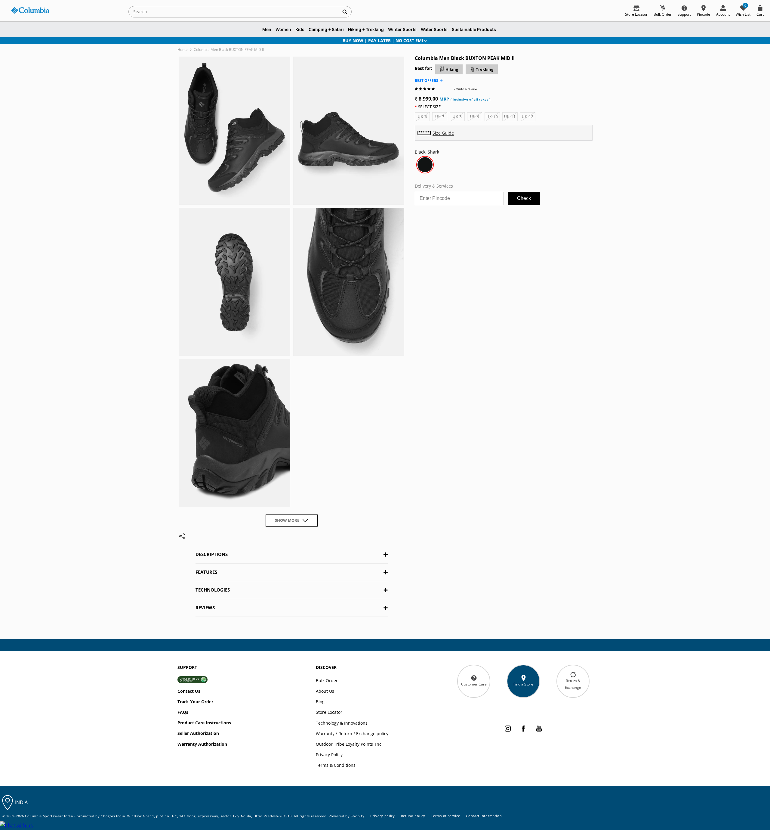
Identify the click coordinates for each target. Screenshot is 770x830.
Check (524, 198)
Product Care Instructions (204, 723)
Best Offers (426, 80)
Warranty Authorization (202, 744)
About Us (325, 691)
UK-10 (493, 117)
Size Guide (443, 133)
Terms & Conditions (336, 765)
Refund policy (413, 815)
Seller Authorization (198, 733)
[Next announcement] (584, 40)
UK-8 (459, 117)
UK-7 (441, 117)
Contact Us (188, 691)
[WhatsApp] (16, 825)
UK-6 (424, 117)
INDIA (21, 802)
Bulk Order (327, 680)
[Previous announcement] (185, 40)
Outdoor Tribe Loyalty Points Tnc (348, 744)
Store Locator (329, 712)
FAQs (182, 712)
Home (182, 49)
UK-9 (476, 117)
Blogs (321, 701)
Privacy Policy (329, 754)
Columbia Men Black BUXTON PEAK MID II (229, 49)
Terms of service (445, 815)
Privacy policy (382, 815)
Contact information (484, 815)
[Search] (344, 11)
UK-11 (511, 117)
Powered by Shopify (347, 816)
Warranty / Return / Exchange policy (352, 733)
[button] (425, 89)
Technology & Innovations (342, 723)
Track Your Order (195, 701)
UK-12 (528, 117)
